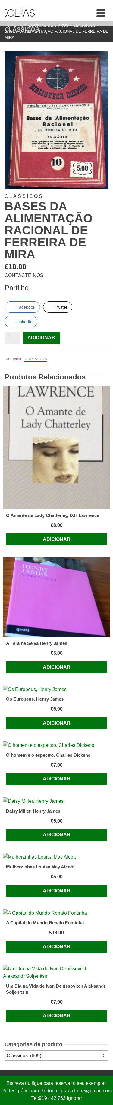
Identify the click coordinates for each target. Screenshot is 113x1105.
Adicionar (41, 337)
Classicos (35, 359)
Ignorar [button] (74, 1098)
